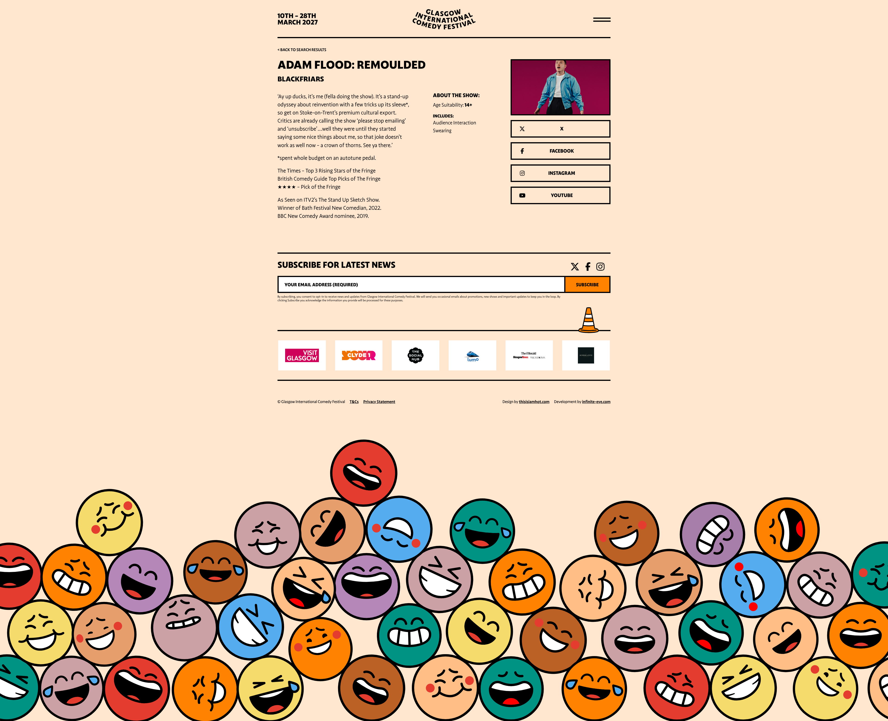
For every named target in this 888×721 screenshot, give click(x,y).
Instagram (561, 173)
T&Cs (354, 401)
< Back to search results (302, 49)
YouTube (562, 195)
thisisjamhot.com (534, 401)
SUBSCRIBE (587, 285)
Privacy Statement (379, 401)
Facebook (562, 151)
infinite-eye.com (596, 401)
